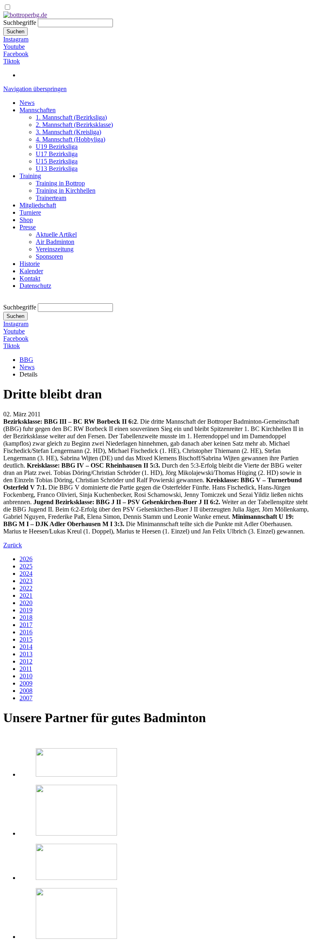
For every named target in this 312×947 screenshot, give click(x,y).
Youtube (14, 46)
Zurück (12, 545)
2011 (26, 668)
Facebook (15, 53)
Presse (28, 227)
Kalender (31, 271)
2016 (26, 632)
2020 (26, 602)
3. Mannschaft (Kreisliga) (68, 131)
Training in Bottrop (60, 183)
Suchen (15, 31)
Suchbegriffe (19, 22)
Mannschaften (38, 110)
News (27, 102)
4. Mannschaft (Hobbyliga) (70, 139)
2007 (26, 697)
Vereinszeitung (55, 249)
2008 (26, 690)
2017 (26, 624)
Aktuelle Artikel (56, 234)
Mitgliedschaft (38, 205)
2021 (26, 595)
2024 (26, 573)
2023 (26, 580)
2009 (26, 683)
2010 (26, 676)
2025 (26, 566)
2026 (26, 558)
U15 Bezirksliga (57, 161)
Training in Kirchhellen (65, 190)
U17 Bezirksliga (57, 153)
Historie (30, 263)
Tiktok (11, 61)
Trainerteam (51, 197)
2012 (26, 661)
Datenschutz (35, 285)
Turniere (30, 212)
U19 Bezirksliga (57, 146)
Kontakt (30, 278)
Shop (26, 219)
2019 (26, 610)
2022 (26, 588)
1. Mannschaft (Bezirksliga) (71, 117)
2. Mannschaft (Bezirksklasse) (74, 124)
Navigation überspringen (35, 88)
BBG (26, 359)
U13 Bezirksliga (57, 168)
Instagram (15, 39)
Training (30, 175)
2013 (26, 654)
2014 (26, 646)
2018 (26, 617)
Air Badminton (55, 241)
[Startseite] (25, 14)
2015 (26, 639)
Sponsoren (49, 256)
